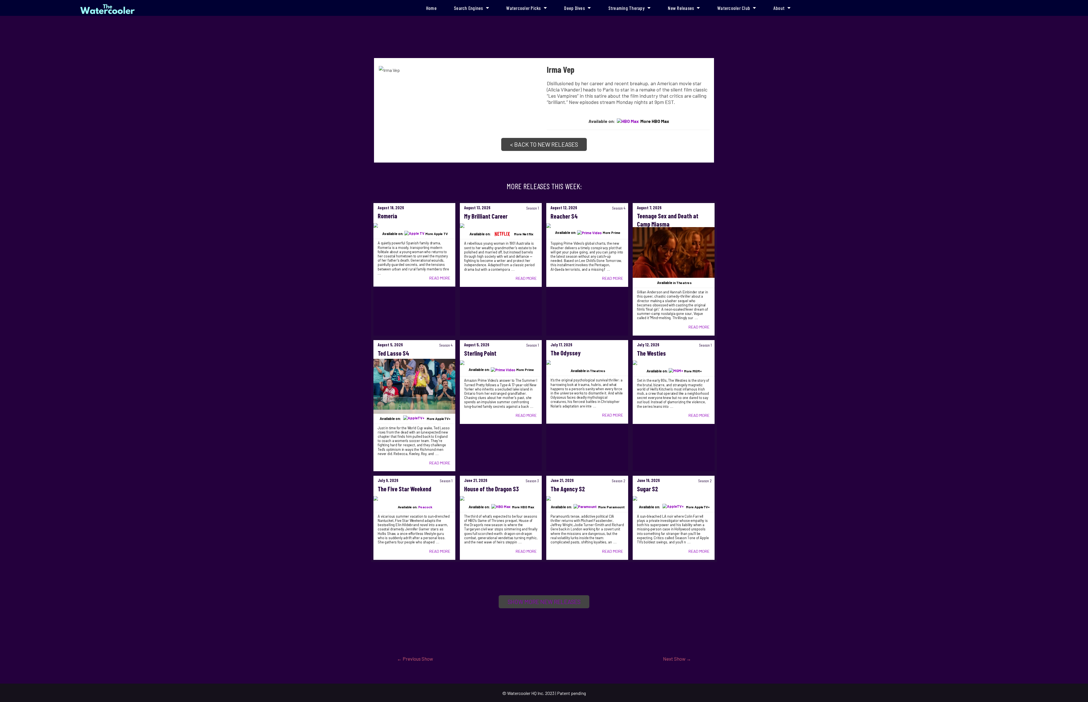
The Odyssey (566, 353)
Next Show (677, 659)
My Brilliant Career (485, 216)
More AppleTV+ (438, 419)
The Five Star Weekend (404, 488)
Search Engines (468, 8)
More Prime (611, 232)
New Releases (681, 8)
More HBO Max (654, 121)
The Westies (651, 353)
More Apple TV (436, 234)
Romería (387, 215)
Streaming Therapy (626, 8)
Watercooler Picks (523, 8)
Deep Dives (574, 8)
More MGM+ (693, 371)
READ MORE (439, 278)
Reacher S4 (564, 216)
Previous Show (415, 659)
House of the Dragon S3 (491, 488)
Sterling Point (480, 353)
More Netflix (523, 234)
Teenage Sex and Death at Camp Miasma (667, 220)
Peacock (425, 507)
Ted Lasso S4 (393, 353)
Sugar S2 (647, 488)
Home (431, 8)
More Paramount (611, 507)
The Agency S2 (568, 488)
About (779, 8)
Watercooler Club (733, 8)
